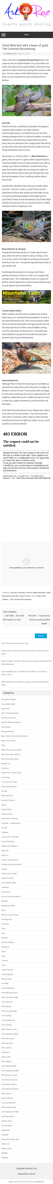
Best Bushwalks (7, 731)
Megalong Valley (8, 906)
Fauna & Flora (25, 596)
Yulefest (4, 1158)
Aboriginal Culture (8, 699)
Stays (3, 956)
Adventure (5, 708)
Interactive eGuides (9, 873)
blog (3, 745)
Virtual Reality (7, 974)
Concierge (5, 777)
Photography (6, 919)
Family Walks (6, 809)
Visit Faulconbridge (9, 1011)
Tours (3, 965)
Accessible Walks (8, 704)
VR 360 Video (6, 1126)
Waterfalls (5, 1130)
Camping (5, 768)
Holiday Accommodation (11, 864)
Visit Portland (7, 1098)
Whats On (5, 1144)
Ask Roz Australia (18, 592)
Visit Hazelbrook (8, 1020)
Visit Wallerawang (8, 1107)
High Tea (5, 851)
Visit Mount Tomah (9, 1075)
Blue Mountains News (10, 759)
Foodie (4, 828)
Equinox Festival (8, 800)
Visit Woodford (7, 1116)
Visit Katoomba (7, 1038)
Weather (4, 1135)
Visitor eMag (6, 1121)
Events (4, 805)
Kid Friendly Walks (8, 883)
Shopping (5, 947)
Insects (4, 869)
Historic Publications (9, 860)
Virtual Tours (6, 979)
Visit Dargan (6, 1006)
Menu (26, 35)
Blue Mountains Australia (11, 750)
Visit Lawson (6, 1048)
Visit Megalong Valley (10, 1071)
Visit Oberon (6, 1093)
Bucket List (5, 764)
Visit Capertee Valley (9, 997)
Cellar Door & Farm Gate (11, 773)
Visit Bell (4, 983)
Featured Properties (9, 818)
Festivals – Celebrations (11, 823)
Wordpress (39, 1182)
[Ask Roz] (26, 26)
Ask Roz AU (11, 53)
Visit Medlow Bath (8, 1066)
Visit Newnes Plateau (10, 1089)
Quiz (3, 933)
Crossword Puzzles (9, 782)
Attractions (6, 727)
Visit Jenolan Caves (9, 1029)
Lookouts (5, 887)
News (3, 910)
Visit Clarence (6, 1002)
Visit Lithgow (6, 1061)
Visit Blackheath (7, 988)
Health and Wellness (9, 846)
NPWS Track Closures (10, 915)
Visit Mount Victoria (9, 1080)
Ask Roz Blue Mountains (36, 592)
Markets (4, 901)
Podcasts (5, 924)
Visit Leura (5, 1052)
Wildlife (4, 1153)
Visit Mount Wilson (9, 1084)
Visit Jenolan (6, 1025)
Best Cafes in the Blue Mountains (14, 736)
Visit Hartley (6, 1015)
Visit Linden (6, 1057)
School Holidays (7, 942)
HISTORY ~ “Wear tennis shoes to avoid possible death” (39, 620)
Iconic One (13, 1182)
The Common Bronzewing (20, 599)
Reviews (4, 938)
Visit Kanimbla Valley (9, 1034)
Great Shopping (7, 841)
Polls (3, 928)
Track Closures (7, 970)
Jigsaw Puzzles (7, 878)
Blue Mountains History (10, 754)
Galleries (4, 832)
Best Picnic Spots (8, 741)
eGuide (4, 791)
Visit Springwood (8, 1103)
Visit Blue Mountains (9, 993)
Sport (3, 951)
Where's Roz (6, 1148)
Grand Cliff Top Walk (10, 837)
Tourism (4, 960)
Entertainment (7, 796)
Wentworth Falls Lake (10, 1139)
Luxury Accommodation (11, 896)
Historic (4, 855)
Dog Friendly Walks (9, 786)
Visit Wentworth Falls (10, 1112)
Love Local (5, 892)
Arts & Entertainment (10, 713)
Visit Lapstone (7, 1043)
